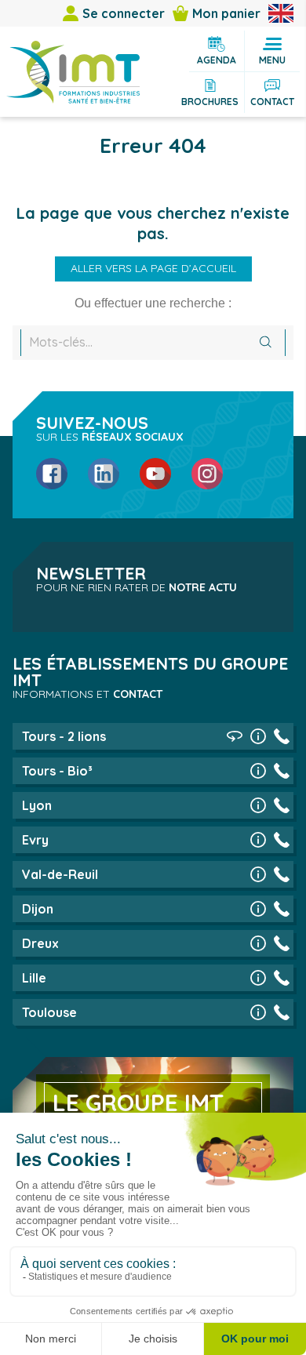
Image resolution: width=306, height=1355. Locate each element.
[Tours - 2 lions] (258, 736)
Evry (35, 840)
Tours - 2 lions (64, 736)
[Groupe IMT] (73, 72)
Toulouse (49, 1012)
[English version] (280, 13)
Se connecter (123, 13)
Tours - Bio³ (57, 771)
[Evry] (258, 840)
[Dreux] (258, 943)
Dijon (37, 909)
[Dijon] (258, 909)
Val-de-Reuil (60, 874)
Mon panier (226, 13)
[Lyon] (258, 805)
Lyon (37, 805)
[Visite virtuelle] (234, 736)
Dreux (40, 943)
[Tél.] (281, 736)
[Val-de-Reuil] (258, 874)
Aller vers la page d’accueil (153, 268)
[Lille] (258, 978)
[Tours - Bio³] (258, 771)
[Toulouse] (258, 1012)
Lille (34, 978)
